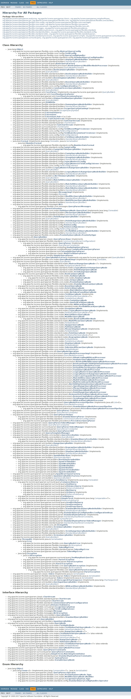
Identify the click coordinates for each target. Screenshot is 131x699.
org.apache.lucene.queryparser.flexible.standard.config (73, 32)
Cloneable (54, 141)
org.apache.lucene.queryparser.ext (17, 20)
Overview (5, 3)
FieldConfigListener (68, 131)
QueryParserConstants (69, 245)
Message (63, 194)
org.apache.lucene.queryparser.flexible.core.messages (68, 22)
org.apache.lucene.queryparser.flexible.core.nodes (23, 24)
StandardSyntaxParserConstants (78, 517)
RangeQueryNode (73, 266)
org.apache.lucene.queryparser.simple (69, 36)
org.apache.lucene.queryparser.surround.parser (105, 36)
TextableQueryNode (74, 298)
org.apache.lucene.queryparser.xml (57, 38)
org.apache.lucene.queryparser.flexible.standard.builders (26, 32)
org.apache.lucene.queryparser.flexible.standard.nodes (25, 34)
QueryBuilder (52, 72)
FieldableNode (71, 323)
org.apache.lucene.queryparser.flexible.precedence (66, 28)
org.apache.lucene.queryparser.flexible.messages (23, 28)
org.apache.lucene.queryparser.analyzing (20, 19)
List (115, 402)
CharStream (118, 119)
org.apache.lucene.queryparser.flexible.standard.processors (27, 36)
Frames (18, 7)
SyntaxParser (66, 519)
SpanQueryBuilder (61, 457)
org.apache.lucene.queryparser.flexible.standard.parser (72, 34)
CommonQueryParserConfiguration (79, 241)
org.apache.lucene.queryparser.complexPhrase (89, 19)
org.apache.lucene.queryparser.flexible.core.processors (25, 26)
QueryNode (65, 262)
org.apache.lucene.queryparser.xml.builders (91, 38)
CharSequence (110, 580)
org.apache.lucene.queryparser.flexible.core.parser (66, 24)
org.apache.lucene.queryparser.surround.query (22, 38)
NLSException (75, 545)
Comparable (100, 498)
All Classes (42, 7)
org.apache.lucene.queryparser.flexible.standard (75, 30)
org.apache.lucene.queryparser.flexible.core (50, 20)
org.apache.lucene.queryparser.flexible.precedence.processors (28, 30)
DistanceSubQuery (74, 488)
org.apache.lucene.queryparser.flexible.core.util (69, 26)
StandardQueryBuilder (75, 61)
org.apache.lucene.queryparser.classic (53, 19)
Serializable (71, 141)
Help (51, 3)
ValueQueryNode (72, 629)
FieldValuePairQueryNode (76, 296)
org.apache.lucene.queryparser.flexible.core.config (23, 22)
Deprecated (42, 3)
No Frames (27, 7)
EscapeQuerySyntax (69, 110)
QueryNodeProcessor (73, 68)
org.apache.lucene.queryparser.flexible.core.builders (91, 20)
